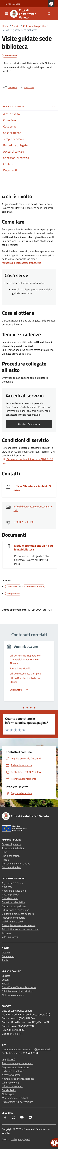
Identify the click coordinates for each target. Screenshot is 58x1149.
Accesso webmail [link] (11, 1075)
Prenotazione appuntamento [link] (17, 1063)
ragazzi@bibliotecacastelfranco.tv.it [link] (21, 263)
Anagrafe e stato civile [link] (14, 891)
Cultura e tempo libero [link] (14, 906)
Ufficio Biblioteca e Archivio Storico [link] (33, 488)
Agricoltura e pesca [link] (12, 883)
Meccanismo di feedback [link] (15, 1098)
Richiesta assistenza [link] (13, 1071)
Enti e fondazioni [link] (11, 856)
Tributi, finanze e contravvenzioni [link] (20, 929)
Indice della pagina (13, 106)
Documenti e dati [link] (11, 867)
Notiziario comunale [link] (13, 995)
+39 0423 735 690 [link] (24, 522)
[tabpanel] (29, 673)
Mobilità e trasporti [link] (12, 921)
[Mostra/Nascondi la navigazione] (6, 13)
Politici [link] (5, 860)
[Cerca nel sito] (49, 14)
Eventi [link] (5, 983)
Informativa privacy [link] (12, 1086)
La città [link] (6, 976)
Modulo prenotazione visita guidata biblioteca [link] (33, 547)
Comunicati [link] (8, 956)
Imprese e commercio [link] (13, 918)
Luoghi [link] (5, 980)
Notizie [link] (6, 952)
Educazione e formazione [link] (15, 910)
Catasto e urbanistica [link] (13, 902)
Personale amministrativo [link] (16, 863)
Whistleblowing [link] (10, 1082)
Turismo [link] (6, 933)
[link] (26, 14)
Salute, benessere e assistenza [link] (18, 925)
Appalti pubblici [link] (10, 894)
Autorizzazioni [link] (10, 898)
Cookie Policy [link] (9, 1090)
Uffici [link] (5, 852)
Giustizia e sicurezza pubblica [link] (18, 914)
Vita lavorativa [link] (10, 937)
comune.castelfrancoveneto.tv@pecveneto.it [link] (26, 1049)
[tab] (23, 708)
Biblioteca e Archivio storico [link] (17, 991)
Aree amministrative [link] (13, 848)
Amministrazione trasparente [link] (18, 1079)
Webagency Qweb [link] (20, 1139)
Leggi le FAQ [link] (8, 1059)
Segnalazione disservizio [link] (15, 1067)
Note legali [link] (8, 1094)
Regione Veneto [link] (12, 3)
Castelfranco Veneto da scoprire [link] (19, 987)
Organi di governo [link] (11, 844)
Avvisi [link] (5, 960)
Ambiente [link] (7, 887)
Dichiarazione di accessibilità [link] (17, 1102)
